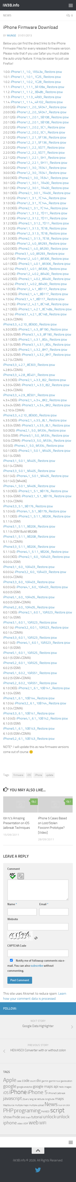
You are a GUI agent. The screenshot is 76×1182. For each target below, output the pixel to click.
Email (43, 904)
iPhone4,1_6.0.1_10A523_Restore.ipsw (43, 643)
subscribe (37, 965)
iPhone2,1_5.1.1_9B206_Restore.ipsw (44, 516)
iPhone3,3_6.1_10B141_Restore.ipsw (28, 713)
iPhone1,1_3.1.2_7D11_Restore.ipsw (42, 213)
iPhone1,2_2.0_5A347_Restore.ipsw (41, 112)
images (67, 1087)
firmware (18, 775)
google (9, 1086)
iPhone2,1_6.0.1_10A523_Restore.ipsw (45, 612)
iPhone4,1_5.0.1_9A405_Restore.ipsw (42, 476)
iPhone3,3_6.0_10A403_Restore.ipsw (28, 582)
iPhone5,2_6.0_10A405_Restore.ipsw (28, 607)
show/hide (11, 1117)
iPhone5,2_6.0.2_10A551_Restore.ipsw (30, 683)
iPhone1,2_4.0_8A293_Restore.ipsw (41, 243)
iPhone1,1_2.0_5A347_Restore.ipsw (41, 107)
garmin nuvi (54, 1081)
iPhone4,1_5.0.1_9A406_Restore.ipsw (29, 486)
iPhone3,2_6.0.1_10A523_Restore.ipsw (41, 627)
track (28, 1117)
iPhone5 (52, 1093)
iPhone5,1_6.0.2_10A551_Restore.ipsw (30, 673)
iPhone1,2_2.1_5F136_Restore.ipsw (41, 142)
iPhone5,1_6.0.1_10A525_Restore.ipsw (30, 653)
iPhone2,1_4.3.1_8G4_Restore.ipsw (42, 339)
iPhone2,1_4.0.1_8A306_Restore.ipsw (44, 264)
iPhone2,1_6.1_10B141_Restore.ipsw (44, 688)
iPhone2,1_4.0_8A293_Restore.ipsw (43, 249)
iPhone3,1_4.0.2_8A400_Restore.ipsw (41, 284)
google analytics (24, 1087)
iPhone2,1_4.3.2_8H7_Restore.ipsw (42, 350)
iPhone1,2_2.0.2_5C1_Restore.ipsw (41, 132)
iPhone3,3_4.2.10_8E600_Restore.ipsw (30, 324)
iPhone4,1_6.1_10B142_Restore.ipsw (42, 718)
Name (12, 904)
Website (12, 919)
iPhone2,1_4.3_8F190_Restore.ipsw (43, 329)
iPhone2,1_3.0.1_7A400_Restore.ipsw (44, 193)
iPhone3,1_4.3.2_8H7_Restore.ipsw (46, 355)
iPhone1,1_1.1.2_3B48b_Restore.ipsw (37, 92)
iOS (29, 775)
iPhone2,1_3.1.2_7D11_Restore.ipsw (43, 223)
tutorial (36, 1117)
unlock (49, 1116)
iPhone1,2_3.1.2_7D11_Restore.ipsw (42, 218)
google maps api (45, 1086)
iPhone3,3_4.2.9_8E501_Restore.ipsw (29, 395)
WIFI (42, 1123)
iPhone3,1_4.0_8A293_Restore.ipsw (39, 254)
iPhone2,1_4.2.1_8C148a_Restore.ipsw (45, 309)
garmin (45, 1081)
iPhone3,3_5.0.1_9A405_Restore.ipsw (29, 471)
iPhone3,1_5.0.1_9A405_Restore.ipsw (29, 461)
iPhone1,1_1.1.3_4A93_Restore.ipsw (36, 97)
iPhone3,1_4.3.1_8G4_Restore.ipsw (46, 344)
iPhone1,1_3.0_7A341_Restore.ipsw (41, 168)
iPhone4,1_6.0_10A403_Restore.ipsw (42, 587)
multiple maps (21, 1105)
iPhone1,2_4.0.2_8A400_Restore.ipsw (43, 274)
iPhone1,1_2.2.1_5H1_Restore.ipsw (41, 158)
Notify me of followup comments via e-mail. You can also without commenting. (36, 966)
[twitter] (70, 1008)
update (49, 775)
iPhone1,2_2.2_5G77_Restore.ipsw (41, 153)
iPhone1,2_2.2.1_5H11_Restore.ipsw (42, 163)
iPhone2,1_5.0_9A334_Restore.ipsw (41, 430)
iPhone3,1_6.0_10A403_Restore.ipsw (28, 567)
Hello (61, 1087)
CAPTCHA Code (16, 945)
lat (35, 1099)
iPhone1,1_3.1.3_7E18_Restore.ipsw (42, 228)
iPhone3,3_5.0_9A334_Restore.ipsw (46, 440)
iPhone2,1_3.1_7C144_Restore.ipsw (43, 208)
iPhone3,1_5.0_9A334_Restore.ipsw (44, 435)
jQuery (26, 1099)
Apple (9, 1080)
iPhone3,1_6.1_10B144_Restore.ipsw (28, 698)
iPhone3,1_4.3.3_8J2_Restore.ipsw (45, 385)
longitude (49, 1099)
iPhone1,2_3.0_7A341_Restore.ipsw (41, 173)
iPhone (38, 775)
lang (32, 1099)
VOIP (25, 1123)
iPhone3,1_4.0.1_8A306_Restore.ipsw (41, 269)
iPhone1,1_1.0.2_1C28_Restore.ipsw (36, 82)
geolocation (66, 1081)
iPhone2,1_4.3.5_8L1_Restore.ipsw (42, 420)
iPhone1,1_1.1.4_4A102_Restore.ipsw (37, 102)
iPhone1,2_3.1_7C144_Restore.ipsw (41, 203)
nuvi (60, 1105)
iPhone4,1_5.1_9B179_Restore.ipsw (41, 511)
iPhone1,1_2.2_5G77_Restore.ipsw (41, 147)
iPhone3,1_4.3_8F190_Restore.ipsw (46, 334)
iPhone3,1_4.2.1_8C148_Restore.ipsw (40, 314)
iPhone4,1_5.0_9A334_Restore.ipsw (39, 446)
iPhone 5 (37, 1092)
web (34, 1122)
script (57, 1110)
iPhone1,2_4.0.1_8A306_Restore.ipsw (43, 259)
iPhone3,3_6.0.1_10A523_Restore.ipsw (30, 638)
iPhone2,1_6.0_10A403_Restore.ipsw (44, 557)
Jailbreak (61, 1093)
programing (27, 1110)
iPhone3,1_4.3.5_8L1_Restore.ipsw (46, 425)
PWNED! (45, 1111)
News (7, 15)
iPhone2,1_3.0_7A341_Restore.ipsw (43, 178)
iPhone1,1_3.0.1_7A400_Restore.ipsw (43, 183)
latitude (41, 1099)
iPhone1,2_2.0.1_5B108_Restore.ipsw (43, 122)
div (38, 1080)
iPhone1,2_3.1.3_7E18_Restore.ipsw (42, 233)
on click (66, 1105)
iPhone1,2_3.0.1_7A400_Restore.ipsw (43, 188)
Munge (11, 35)
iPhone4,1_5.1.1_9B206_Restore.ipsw (42, 552)
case (19, 1081)
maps (59, 1099)
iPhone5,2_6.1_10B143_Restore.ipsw (28, 739)
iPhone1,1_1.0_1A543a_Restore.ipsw (36, 72)
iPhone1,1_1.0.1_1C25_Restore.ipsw (36, 77)
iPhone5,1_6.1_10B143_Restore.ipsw (28, 728)
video (20, 1123)
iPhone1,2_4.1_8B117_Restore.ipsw (41, 289)
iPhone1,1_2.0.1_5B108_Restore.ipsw (43, 117)
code (25, 1080)
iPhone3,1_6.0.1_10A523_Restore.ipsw (30, 622)
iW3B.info (11, 5)
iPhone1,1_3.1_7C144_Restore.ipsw (41, 198)
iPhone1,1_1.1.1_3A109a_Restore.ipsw (37, 87)
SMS (23, 1117)
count (33, 1081)
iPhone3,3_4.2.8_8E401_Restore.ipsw (29, 375)
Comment (13, 869)
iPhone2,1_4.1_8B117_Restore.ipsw (43, 294)
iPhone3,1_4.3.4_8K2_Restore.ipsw (46, 405)
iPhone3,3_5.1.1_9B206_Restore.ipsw (29, 547)
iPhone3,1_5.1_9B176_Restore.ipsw (46, 496)
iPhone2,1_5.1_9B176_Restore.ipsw (43, 491)
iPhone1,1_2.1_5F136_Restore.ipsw (41, 137)
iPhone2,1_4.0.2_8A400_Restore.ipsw (44, 279)
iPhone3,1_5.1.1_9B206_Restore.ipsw (29, 526)
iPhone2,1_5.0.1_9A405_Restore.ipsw (44, 451)
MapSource (8, 1105)
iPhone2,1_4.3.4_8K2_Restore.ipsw (42, 400)
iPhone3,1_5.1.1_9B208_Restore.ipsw (29, 536)
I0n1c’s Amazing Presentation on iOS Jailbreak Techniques (16, 823)
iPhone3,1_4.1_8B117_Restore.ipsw (39, 299)
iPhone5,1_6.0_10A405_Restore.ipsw (28, 597)
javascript (12, 1098)
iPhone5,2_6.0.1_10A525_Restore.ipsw (30, 663)
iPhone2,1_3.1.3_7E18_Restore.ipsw (43, 238)
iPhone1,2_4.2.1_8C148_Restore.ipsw (42, 304)
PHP (8, 1110)
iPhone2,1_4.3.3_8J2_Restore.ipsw (42, 380)
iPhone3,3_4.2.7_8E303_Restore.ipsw (29, 365)
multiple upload (36, 1105)
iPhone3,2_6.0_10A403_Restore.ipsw (40, 572)
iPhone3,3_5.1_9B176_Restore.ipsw (28, 506)
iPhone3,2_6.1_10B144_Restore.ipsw (40, 703)
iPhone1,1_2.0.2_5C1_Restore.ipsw (41, 127)
